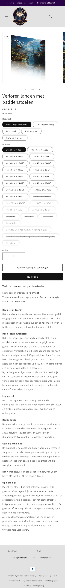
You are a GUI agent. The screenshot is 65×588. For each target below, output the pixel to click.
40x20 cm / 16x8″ (16, 210)
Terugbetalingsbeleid (48, 576)
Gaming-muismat (15, 138)
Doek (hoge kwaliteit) (16, 124)
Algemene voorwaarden (32, 581)
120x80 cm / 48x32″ (46, 204)
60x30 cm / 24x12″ (15, 183)
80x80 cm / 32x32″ (44, 197)
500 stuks (31, 217)
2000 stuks (13, 224)
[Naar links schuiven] (25, 89)
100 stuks (12, 217)
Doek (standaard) (45, 124)
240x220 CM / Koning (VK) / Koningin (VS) (28, 230)
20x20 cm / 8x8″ (14, 149)
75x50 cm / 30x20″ (15, 169)
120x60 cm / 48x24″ (43, 210)
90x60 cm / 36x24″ (15, 176)
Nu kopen (32, 276)
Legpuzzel (11, 131)
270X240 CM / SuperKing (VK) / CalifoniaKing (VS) (32, 237)
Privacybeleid (14, 581)
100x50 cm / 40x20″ (15, 189)
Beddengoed (31, 131)
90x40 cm (12, 244)
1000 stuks (50, 217)
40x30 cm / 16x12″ (15, 163)
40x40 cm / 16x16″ (40, 149)
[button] (6, 16)
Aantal (5, 250)
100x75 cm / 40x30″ (17, 204)
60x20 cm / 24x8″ (41, 176)
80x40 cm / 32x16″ (42, 183)
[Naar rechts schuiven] (39, 89)
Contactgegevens (52, 581)
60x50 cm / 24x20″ (15, 196)
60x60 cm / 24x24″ (15, 156)
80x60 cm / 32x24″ (42, 169)
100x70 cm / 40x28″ (44, 189)
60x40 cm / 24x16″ (42, 163)
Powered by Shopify (28, 576)
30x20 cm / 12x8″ (41, 156)
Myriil (17, 576)
